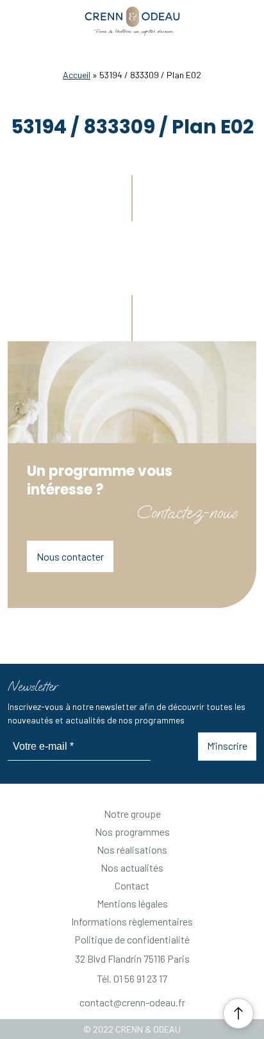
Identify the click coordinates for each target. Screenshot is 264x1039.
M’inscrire (227, 745)
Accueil (76, 74)
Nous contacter (70, 556)
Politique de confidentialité (132, 939)
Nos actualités (132, 867)
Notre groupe (132, 813)
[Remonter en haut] (238, 1013)
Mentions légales (132, 903)
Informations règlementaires (132, 921)
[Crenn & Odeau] (132, 22)
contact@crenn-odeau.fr (132, 1002)
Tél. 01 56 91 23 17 (132, 978)
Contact (132, 885)
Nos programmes (132, 831)
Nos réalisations (132, 849)
